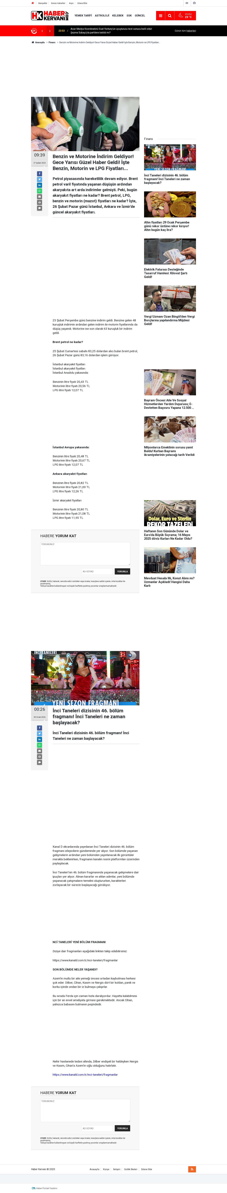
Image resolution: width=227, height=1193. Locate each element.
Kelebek (118, 15)
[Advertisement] (113, 70)
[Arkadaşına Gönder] (39, 196)
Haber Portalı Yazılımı (46, 1188)
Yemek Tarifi (83, 15)
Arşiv (71, 3)
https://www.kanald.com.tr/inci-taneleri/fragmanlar (85, 1074)
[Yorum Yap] (39, 208)
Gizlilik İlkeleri (130, 1169)
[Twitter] (39, 179)
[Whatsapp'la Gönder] (39, 190)
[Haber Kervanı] (49, 15)
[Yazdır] (39, 202)
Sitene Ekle (82, 3)
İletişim (116, 1169)
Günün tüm (185, 30)
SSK (129, 15)
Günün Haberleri (58, 3)
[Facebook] (39, 173)
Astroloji (102, 15)
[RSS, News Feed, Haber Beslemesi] (192, 1169)
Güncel (140, 15)
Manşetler (42, 3)
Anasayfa (94, 1169)
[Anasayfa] (32, 3)
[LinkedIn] (39, 185)
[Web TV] (187, 3)
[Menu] (160, 16)
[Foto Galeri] (194, 3)
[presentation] (42, 31)
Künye (106, 1169)
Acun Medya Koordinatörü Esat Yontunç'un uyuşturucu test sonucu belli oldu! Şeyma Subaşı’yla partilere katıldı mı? (111, 30)
